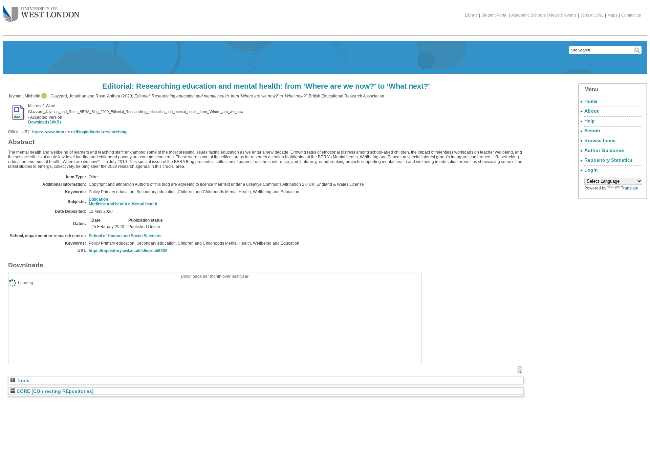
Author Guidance (604, 150)
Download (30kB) (44, 122)
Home (591, 101)
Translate (629, 188)
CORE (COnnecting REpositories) (54, 391)
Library (471, 15)
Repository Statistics (608, 160)
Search (592, 130)
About (591, 111)
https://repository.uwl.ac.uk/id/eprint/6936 (128, 250)
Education (98, 199)
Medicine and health (108, 204)
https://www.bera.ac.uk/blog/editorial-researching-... (81, 132)
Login (591, 170)
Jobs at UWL (592, 15)
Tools (22, 380)
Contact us (631, 15)
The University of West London (41, 14)
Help (589, 120)
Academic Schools (528, 15)
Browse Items (599, 140)
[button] (519, 370)
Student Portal (494, 15)
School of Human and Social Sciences (125, 235)
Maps (612, 15)
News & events (563, 15)
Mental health (144, 204)
